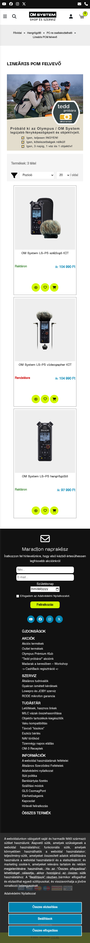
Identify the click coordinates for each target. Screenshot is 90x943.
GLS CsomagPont (34, 791)
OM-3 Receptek (32, 748)
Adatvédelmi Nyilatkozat (52, 596)
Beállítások (45, 919)
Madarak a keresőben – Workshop (45, 664)
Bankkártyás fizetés (35, 781)
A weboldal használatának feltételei (45, 760)
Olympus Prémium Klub (37, 653)
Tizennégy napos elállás (38, 743)
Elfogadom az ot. (45, 596)
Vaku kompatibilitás (34, 723)
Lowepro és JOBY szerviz (39, 691)
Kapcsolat (28, 801)
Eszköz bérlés (31, 733)
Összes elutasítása (45, 907)
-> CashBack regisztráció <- (40, 669)
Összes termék (36, 813)
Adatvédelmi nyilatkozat (37, 771)
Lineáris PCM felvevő (45, 37)
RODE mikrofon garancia (38, 696)
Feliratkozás (45, 604)
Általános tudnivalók (35, 681)
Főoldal (17, 33)
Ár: (56, 267)
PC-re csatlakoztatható (59, 33)
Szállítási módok (33, 786)
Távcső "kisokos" (33, 728)
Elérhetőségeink (32, 796)
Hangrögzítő (34, 33)
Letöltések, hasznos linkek (39, 708)
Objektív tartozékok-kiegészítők (42, 718)
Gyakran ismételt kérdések (39, 686)
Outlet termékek (32, 648)
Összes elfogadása (45, 930)
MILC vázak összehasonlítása (42, 713)
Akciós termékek (33, 643)
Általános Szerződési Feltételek (42, 765)
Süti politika (29, 776)
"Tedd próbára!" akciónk (38, 658)
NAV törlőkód (30, 738)
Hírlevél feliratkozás (35, 806)
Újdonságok (34, 631)
